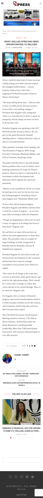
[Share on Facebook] (27, 346)
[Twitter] (16, 477)
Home (4, 31)
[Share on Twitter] (29, 346)
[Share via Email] (34, 346)
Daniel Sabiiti (17, 47)
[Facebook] (10, 477)
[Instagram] (21, 477)
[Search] (40, 4)
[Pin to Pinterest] (32, 346)
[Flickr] (27, 477)
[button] (4, 419)
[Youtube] (32, 477)
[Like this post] (24, 346)
